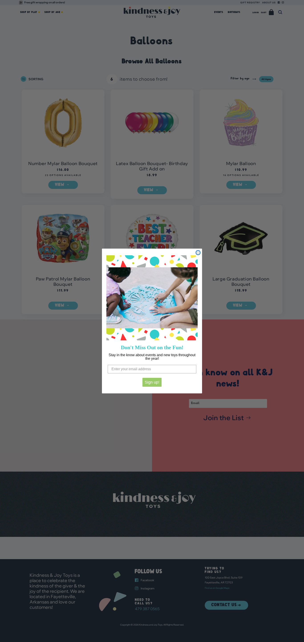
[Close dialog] (198, 252)
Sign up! (152, 382)
